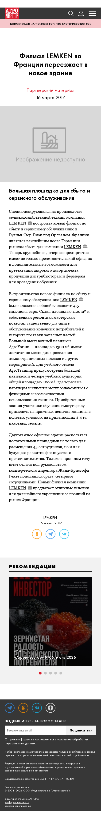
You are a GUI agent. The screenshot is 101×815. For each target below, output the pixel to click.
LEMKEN (17, 223)
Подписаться (81, 730)
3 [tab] (50, 673)
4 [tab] (55, 673)
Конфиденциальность (17, 802)
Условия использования (18, 806)
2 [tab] (45, 673)
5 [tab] (60, 673)
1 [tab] (40, 673)
